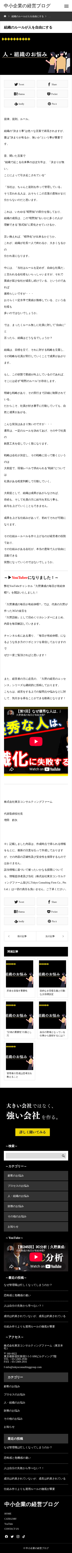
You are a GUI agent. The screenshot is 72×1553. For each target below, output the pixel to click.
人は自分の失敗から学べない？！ (24, 1305)
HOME (7, 1513)
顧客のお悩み (16, 1175)
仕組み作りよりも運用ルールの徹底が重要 (29, 1326)
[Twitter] (12, 1536)
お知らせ (13, 1226)
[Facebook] (6, 1536)
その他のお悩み (17, 1216)
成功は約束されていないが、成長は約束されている (35, 1316)
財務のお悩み (16, 1206)
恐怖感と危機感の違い (17, 1295)
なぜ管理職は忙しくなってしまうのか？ (28, 1285)
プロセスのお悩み (18, 1185)
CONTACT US (11, 1529)
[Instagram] (18, 1536)
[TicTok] (24, 1536)
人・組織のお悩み (18, 1196)
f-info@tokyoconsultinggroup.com (23, 1367)
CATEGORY (10, 1519)
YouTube (8, 1524)
